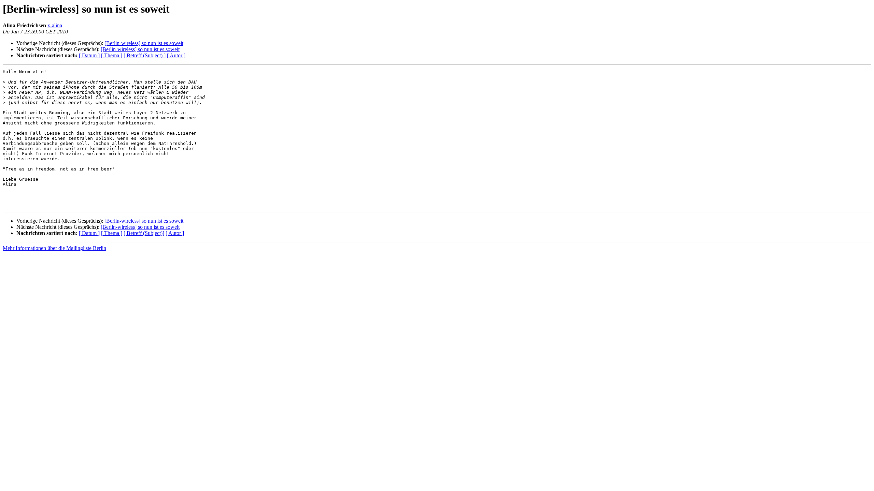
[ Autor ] (176, 55)
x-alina (54, 25)
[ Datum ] (89, 55)
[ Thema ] (111, 55)
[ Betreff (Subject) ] (145, 55)
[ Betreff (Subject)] (144, 233)
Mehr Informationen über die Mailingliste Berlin (54, 248)
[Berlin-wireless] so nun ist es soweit (143, 43)
